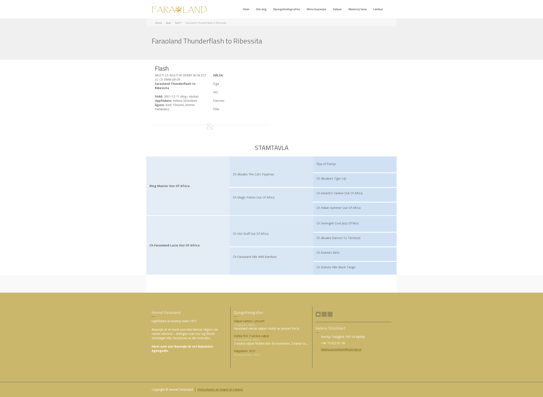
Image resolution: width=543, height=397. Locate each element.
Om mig (261, 9)
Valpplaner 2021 (245, 351)
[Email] (318, 314)
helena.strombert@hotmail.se (341, 349)
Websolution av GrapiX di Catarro (220, 389)
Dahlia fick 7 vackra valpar (251, 336)
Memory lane (357, 9)
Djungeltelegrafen (286, 9)
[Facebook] (324, 314)
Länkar (378, 9)
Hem (246, 9)
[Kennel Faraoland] (179, 9)
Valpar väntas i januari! (249, 321)
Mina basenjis (316, 9)
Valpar (337, 9)
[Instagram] (330, 314)
